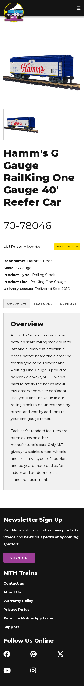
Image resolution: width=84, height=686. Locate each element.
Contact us (14, 583)
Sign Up (19, 558)
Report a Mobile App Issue (28, 618)
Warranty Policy (18, 600)
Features (43, 304)
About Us (12, 592)
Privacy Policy (16, 609)
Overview (17, 304)
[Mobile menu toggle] (79, 8)
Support (68, 304)
